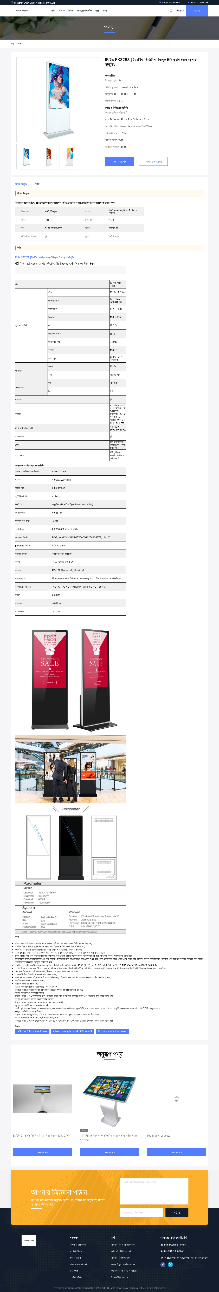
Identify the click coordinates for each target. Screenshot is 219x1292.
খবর (97, 10)
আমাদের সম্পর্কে (83, 10)
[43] (42, 1098)
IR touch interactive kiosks (112, 1031)
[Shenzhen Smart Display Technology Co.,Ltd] (22, 10)
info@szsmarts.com (171, 2)
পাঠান (177, 1212)
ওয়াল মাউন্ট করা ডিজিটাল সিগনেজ (124, 1270)
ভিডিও (70, 10)
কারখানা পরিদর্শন (76, 1251)
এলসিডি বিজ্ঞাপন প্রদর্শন (120, 1257)
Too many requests (91, 1135)
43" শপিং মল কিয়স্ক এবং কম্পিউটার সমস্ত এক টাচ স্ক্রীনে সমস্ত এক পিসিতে (41, 1137)
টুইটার (170, 1264)
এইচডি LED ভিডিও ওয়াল (121, 1251)
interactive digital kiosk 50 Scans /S (72, 1031)
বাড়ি (53, 10)
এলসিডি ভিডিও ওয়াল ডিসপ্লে (122, 1244)
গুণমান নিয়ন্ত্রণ (75, 1257)
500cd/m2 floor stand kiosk (32, 1031)
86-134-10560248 (199, 2)
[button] (17, 1107)
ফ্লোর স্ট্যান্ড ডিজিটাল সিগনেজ (123, 1264)
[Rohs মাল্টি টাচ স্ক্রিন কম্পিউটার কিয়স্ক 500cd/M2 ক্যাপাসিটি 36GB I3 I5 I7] (176, 1098)
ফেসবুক (162, 1264)
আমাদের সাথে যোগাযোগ (79, 1264)
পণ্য (61, 10)
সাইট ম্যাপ (74, 1270)
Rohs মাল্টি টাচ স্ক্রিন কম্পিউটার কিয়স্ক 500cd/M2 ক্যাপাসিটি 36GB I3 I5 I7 (175, 1137)
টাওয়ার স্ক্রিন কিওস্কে (119, 1277)
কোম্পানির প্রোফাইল (78, 1244)
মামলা (105, 10)
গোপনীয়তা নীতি (76, 1277)
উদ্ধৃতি (197, 10)
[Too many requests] (109, 1098)
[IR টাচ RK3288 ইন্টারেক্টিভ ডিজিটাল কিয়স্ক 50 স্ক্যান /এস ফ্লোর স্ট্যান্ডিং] (59, 99)
